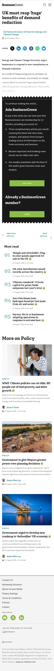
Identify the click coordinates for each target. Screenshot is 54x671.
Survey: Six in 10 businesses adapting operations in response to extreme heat (28, 317)
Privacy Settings (10, 593)
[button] (44, 5)
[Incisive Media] (7, 641)
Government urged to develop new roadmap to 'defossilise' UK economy (25, 534)
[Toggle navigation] (49, 5)
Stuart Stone (13, 407)
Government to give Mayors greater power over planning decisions (24, 461)
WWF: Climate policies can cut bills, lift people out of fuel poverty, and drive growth (26, 386)
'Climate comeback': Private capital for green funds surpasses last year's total (28, 285)
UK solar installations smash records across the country (29, 270)
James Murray (14, 480)
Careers (6, 607)
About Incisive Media (12, 589)
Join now (27, 183)
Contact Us (7, 580)
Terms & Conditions (11, 598)
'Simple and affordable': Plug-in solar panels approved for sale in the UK (29, 255)
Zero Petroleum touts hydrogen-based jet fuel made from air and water (29, 301)
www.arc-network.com (26, 662)
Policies (6, 602)
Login (27, 214)
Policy (5, 379)
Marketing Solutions (12, 584)
